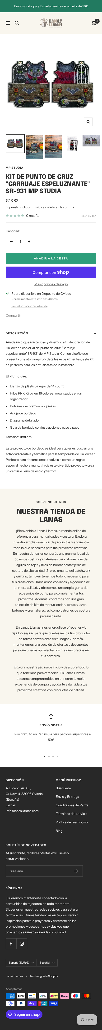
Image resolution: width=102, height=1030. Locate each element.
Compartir (13, 315)
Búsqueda (63, 788)
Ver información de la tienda (29, 306)
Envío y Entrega (67, 796)
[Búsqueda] (17, 23)
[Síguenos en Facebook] (11, 943)
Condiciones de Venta (72, 805)
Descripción (17, 333)
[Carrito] (93, 23)
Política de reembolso (72, 822)
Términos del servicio (71, 814)
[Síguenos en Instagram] (21, 943)
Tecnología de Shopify (44, 976)
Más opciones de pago (51, 284)
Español (45, 962)
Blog (59, 831)
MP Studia (14, 167)
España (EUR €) (19, 962)
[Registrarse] (76, 871)
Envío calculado (43, 207)
